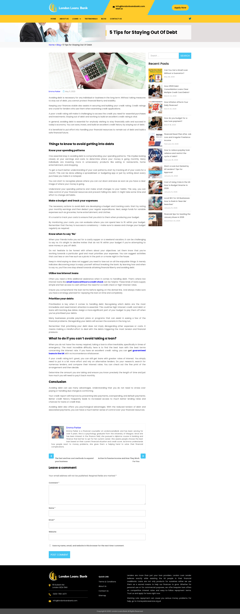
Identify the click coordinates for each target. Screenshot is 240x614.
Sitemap (102, 595)
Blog (103, 18)
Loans (75, 18)
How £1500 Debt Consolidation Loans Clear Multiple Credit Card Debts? (176, 89)
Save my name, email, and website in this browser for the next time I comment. (88, 545)
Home (53, 18)
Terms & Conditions (107, 581)
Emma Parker (54, 91)
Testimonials (91, 18)
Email (52, 520)
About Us (64, 18)
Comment (54, 483)
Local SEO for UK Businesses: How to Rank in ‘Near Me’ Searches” (177, 201)
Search (185, 55)
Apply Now (180, 7)
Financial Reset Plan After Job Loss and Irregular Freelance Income (177, 137)
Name (52, 508)
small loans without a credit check (84, 281)
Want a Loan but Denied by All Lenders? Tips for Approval (176, 169)
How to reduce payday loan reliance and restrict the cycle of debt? (177, 153)
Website (52, 532)
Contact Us (116, 18)
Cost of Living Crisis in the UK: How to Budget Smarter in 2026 (177, 185)
